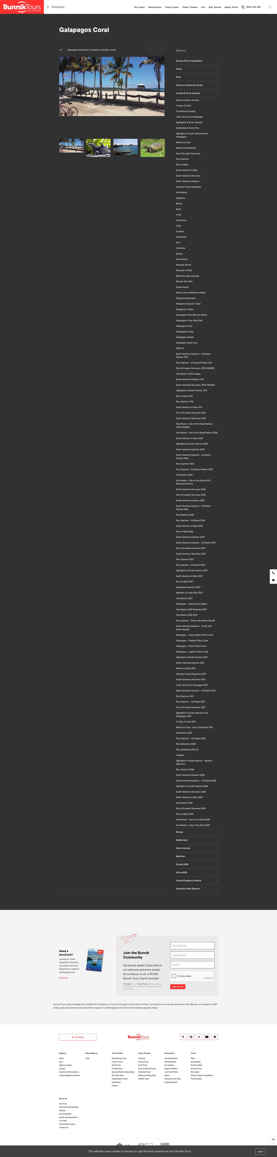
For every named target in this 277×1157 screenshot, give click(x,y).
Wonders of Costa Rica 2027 (189, 592)
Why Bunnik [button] (215, 7)
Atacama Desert (183, 264)
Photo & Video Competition (202, 1075)
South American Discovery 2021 (190, 679)
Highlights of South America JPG (191, 390)
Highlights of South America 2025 (192, 443)
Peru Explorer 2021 (185, 696)
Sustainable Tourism (67, 1124)
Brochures (195, 1072)
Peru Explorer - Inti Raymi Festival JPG (194, 362)
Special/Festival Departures (123, 1072)
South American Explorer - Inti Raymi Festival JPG (193, 355)
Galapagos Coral (184, 326)
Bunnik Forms (196, 1068)
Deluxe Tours (143, 1061)
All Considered (65, 1113)
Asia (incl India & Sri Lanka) (189, 85)
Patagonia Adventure (186, 298)
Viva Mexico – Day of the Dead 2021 (193, 825)
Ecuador (180, 231)
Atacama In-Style (184, 270)
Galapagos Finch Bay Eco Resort (191, 314)
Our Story (63, 1103)
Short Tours (116, 1065)
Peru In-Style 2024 (184, 814)
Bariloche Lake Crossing (187, 276)
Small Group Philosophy (68, 1107)
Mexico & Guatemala (186, 147)
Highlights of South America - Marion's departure (194, 762)
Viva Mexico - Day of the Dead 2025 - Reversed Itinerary (194, 482)
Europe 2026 (182, 864)
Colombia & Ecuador (185, 111)
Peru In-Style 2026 (184, 531)
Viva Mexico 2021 (184, 732)
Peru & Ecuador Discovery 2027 (190, 548)
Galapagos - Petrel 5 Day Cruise (191, 646)
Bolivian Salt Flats (184, 281)
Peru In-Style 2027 (184, 581)
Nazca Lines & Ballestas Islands (191, 292)
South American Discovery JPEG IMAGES (195, 385)
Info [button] (203, 7)
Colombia (180, 248)
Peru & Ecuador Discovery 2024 (190, 808)
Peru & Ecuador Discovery (188, 153)
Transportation (170, 1061)
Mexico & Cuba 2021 (185, 668)
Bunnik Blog (195, 1061)
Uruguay (180, 755)
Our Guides (169, 1065)
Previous (151, 50)
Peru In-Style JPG (184, 396)
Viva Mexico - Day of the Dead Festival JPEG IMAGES (194, 425)
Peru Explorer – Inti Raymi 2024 (190, 738)
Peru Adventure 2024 (186, 744)
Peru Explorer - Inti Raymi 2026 (190, 520)
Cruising (141, 1058)
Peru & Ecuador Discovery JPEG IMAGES (195, 368)
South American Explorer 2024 (190, 775)
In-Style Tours (117, 1068)
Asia (61, 1061)
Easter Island (182, 287)
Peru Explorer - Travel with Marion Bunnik (195, 620)
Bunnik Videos (196, 1065)
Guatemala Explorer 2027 (188, 587)
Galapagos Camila (185, 331)
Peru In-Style (182, 164)
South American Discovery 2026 (191, 489)
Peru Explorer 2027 (185, 559)
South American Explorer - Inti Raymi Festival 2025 (193, 456)
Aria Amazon (182, 259)
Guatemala (181, 237)
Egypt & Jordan (65, 1065)
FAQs (193, 1058)
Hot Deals (139, 7)
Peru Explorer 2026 (185, 514)
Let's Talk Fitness (171, 1072)
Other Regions (92, 1053)
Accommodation (171, 1058)
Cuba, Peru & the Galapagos (189, 116)
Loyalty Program (170, 1082)
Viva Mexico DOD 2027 (187, 615)
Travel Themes (144, 1053)
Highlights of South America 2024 (192, 786)
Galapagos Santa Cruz (186, 342)
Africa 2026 (181, 872)
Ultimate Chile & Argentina (188, 187)
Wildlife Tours (143, 1078)
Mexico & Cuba (183, 142)
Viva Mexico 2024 (184, 803)
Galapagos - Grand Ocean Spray (191, 603)
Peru (178, 242)
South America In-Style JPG (189, 407)
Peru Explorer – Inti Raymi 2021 (190, 701)
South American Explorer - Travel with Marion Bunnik (194, 628)
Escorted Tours (118, 1075)
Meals (166, 1075)
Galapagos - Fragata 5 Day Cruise (192, 640)
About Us (63, 1098)
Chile (178, 214)
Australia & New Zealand (188, 888)
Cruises (115, 1085)
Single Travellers (170, 1068)
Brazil (178, 209)
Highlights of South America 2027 (192, 570)
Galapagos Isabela (185, 337)
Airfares (62, 1110)
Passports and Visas (172, 1078)
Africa (179, 69)
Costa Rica (181, 220)
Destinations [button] (155, 7)
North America (183, 848)
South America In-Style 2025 (189, 438)
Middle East (182, 840)
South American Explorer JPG (190, 379)
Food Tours (142, 1065)
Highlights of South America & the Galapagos (192, 135)
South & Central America (187, 100)
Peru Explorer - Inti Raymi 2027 (190, 565)
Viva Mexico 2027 (184, 598)
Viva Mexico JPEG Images (188, 373)
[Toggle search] (270, 7)
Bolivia (179, 203)
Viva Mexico (181, 192)
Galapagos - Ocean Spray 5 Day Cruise (194, 635)
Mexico (179, 253)
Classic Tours (117, 1061)
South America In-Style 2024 (189, 797)
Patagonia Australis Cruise (188, 303)
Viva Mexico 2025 (184, 475)
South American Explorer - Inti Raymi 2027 (196, 542)
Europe (179, 832)
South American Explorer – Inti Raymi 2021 (196, 690)
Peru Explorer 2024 (185, 769)
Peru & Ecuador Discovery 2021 (190, 707)
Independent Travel (120, 1078)
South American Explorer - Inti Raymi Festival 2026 (193, 507)
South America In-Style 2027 (189, 576)
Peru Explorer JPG (184, 401)
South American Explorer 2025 (190, 449)
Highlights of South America (189, 122)
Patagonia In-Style (184, 309)
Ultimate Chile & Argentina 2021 (191, 674)
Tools (193, 1053)
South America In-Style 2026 (189, 526)
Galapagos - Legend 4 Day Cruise (192, 651)
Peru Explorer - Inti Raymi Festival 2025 (194, 469)
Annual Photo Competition (189, 60)
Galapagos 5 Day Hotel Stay (189, 320)
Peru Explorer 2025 (185, 463)
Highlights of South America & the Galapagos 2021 (192, 714)
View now (63, 978)
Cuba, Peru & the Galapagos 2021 (192, 685)
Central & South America (188, 93)
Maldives (180, 856)
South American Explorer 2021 (190, 662)
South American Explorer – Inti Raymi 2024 (196, 780)
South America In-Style (187, 170)
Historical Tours (144, 1072)
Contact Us (63, 1127)
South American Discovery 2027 (191, 553)
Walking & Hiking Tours (147, 1075)
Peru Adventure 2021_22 (187, 749)
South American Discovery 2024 (191, 791)
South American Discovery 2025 (191, 418)
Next (160, 50)
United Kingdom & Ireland (188, 880)
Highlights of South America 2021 (191, 657)
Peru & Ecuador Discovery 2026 (190, 494)
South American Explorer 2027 (190, 537)
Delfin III (180, 348)
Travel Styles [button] (172, 7)
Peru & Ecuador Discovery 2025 (191, 412)
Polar (178, 77)
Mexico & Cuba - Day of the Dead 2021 (194, 727)
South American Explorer (187, 181)
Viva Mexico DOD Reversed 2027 (191, 609)
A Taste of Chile (183, 105)
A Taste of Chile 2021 (186, 721)
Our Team (63, 1120)
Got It (260, 1151)
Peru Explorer (182, 159)
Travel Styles (117, 1053)
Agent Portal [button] (231, 7)
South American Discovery (188, 175)
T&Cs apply (127, 984)
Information (169, 1053)
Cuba (178, 225)
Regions (62, 1053)
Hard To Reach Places (147, 1068)
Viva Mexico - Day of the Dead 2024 (193, 819)
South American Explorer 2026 (190, 500)
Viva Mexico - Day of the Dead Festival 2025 (197, 432)
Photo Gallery (196, 1078)
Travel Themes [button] (190, 7)
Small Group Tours (119, 1058)
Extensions (116, 1082)
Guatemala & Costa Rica (187, 128)
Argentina (180, 198)
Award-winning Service (68, 1117)
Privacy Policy (142, 984)
